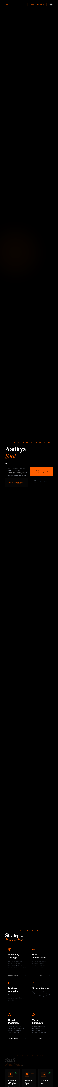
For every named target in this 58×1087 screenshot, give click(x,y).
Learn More (13, 975)
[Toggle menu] (51, 4)
